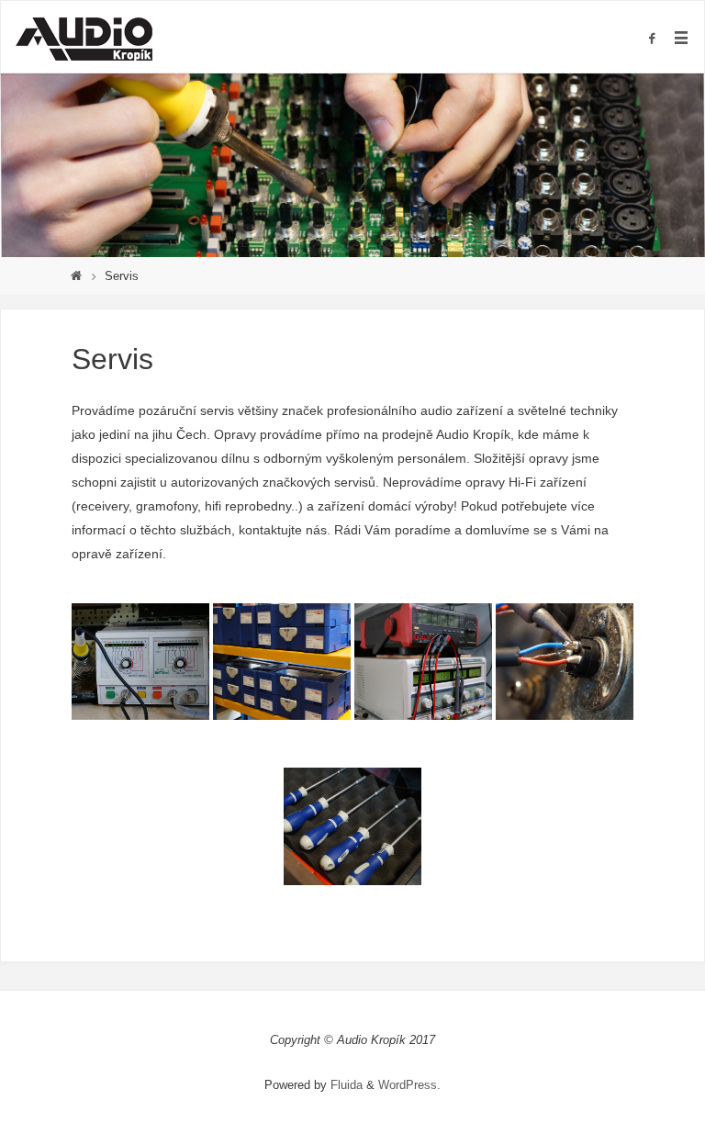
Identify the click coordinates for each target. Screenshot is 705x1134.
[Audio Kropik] (83, 37)
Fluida (345, 1085)
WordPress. (409, 1085)
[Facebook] (652, 38)
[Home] (77, 276)
